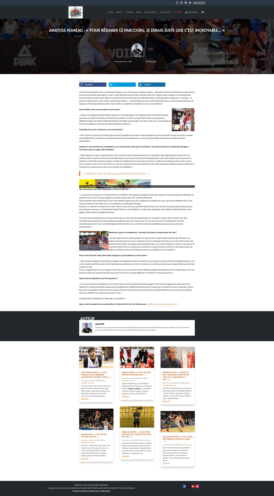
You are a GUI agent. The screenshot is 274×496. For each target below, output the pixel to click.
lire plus (84, 399)
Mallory (137, 55)
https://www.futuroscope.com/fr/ (130, 186)
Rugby (138, 12)
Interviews (91, 383)
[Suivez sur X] (188, 486)
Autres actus (165, 12)
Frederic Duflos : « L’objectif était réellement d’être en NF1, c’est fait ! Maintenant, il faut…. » (176, 375)
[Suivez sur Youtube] (193, 486)
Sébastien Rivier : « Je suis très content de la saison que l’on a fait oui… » (136, 434)
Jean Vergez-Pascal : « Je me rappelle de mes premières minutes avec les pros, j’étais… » (96, 374)
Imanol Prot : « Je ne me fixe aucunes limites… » (94, 435)
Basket (119, 12)
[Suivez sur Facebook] (184, 486)
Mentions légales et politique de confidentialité (91, 491)
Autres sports (150, 12)
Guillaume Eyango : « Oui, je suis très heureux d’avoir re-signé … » (178, 438)
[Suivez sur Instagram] (197, 486)
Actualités (84, 383)
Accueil (110, 12)
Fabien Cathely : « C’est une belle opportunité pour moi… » (136, 373)
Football (129, 12)
